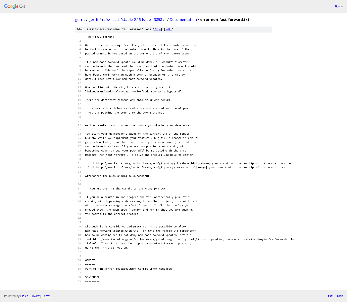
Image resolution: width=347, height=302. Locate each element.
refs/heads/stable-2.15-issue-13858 (132, 19)
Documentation (183, 19)
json (340, 296)
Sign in (339, 6)
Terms (46, 296)
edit (168, 29)
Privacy (35, 296)
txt (330, 296)
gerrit (80, 19)
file (157, 29)
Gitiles (24, 296)
